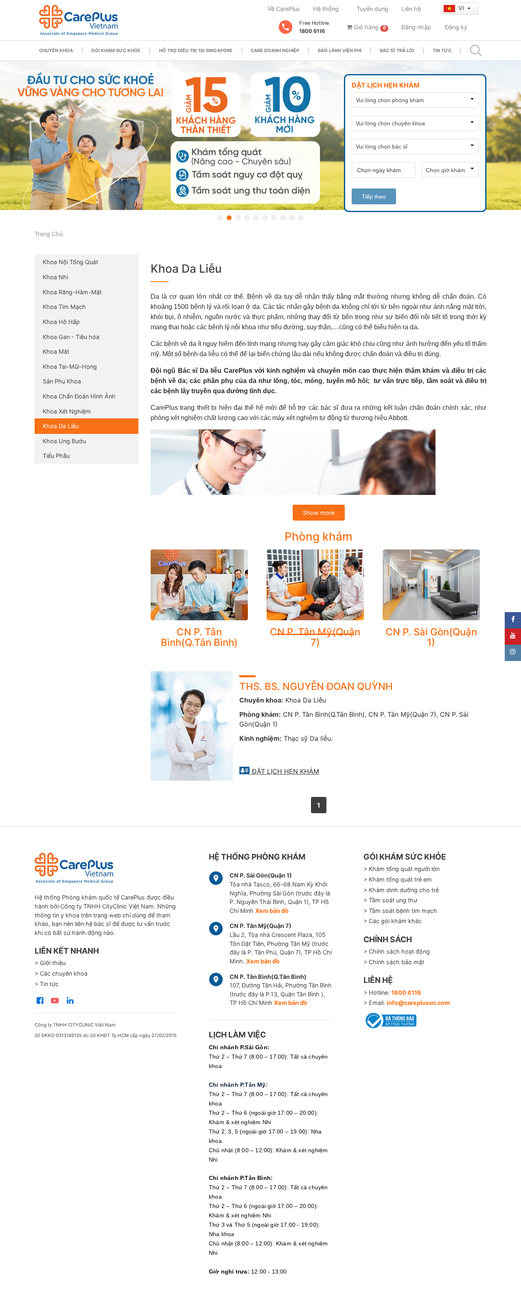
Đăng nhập (416, 27)
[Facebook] (513, 620)
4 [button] (247, 217)
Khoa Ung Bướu (64, 441)
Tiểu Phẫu (56, 455)
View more (199, 584)
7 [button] (273, 217)
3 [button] (238, 217)
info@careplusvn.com (418, 1002)
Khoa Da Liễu (61, 425)
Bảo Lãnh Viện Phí (339, 50)
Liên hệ (411, 8)
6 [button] (265, 217)
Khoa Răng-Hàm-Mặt (72, 292)
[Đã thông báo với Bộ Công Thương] (389, 1019)
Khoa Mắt (56, 351)
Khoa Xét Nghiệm (67, 411)
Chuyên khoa (56, 50)
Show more (319, 512)
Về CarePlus (283, 8)
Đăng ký (456, 27)
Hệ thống (326, 8)
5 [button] (256, 217)
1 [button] (220, 217)
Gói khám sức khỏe (115, 50)
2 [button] (229, 217)
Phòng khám (318, 536)
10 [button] (300, 217)
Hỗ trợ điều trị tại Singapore (195, 50)
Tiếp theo (374, 196)
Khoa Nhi (55, 277)
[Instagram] (513, 653)
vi (462, 7)
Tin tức (442, 50)
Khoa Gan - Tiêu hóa (71, 336)
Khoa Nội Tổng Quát (70, 261)
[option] (260, 135)
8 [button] (282, 217)
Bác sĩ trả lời (397, 50)
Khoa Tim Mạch (64, 306)
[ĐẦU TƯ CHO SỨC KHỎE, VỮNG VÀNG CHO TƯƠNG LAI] (260, 135)
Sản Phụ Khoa (62, 381)
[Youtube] (513, 636)
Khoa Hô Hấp (61, 321)
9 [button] (291, 217)
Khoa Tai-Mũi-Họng (70, 366)
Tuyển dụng (372, 8)
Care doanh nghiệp (275, 50)
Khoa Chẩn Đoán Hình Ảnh (79, 396)
